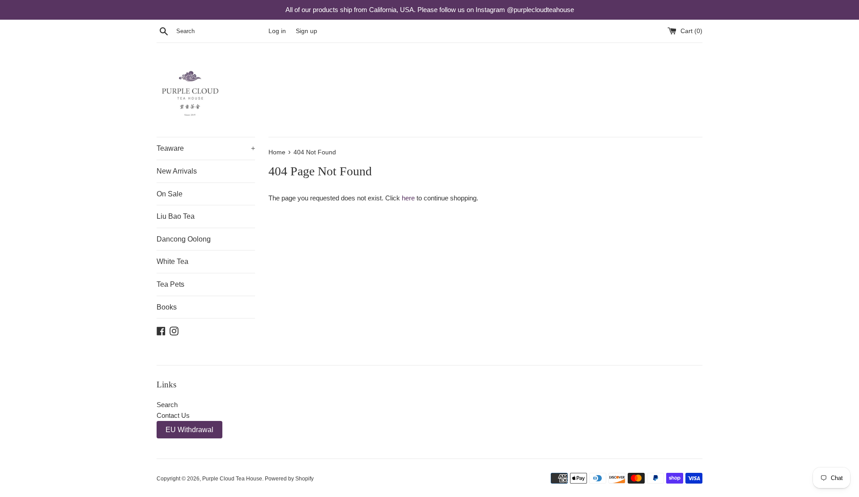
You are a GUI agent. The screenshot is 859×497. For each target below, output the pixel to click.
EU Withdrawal (189, 429)
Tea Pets (170, 284)
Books (167, 307)
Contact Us (173, 415)
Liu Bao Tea (176, 216)
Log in (277, 31)
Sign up (306, 31)
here (408, 198)
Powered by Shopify (289, 479)
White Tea (172, 261)
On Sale (170, 194)
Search (167, 404)
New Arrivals (177, 171)
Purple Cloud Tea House (232, 479)
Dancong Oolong (184, 239)
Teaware (206, 148)
